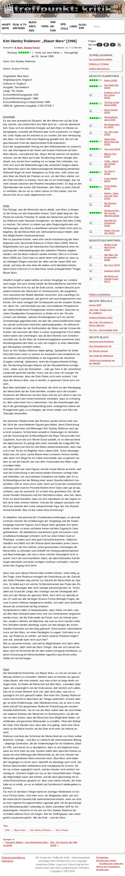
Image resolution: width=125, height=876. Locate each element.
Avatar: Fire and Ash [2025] (112, 231)
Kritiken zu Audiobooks (100, 294)
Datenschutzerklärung (13, 857)
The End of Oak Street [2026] (111, 103)
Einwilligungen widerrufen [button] (111, 863)
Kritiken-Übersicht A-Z (99, 68)
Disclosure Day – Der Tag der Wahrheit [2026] (112, 213)
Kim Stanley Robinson (40, 830)
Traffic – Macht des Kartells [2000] (111, 164)
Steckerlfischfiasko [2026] (111, 118)
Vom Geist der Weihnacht (101, 355)
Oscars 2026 (95, 305)
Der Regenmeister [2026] (112, 125)
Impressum (7, 861)
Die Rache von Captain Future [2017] (111, 279)
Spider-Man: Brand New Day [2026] (111, 141)
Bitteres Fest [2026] (110, 155)
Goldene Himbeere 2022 (100, 317)
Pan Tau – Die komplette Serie (103, 330)
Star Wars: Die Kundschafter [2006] (111, 257)
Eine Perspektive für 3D (100, 346)
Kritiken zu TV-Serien (99, 64)
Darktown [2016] (112, 271)
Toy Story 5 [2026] (109, 172)
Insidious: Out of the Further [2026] (112, 95)
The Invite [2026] (112, 149)
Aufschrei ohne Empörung (101, 341)
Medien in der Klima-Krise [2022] (110, 247)
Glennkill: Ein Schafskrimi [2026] (110, 223)
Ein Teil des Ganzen (98, 351)
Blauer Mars (20, 830)
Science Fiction (32, 47)
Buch (20, 47)
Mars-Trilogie (62, 830)
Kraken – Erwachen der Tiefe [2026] (111, 196)
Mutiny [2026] (110, 80)
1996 (7, 830)
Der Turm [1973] (112, 265)
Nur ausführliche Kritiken (100, 59)
